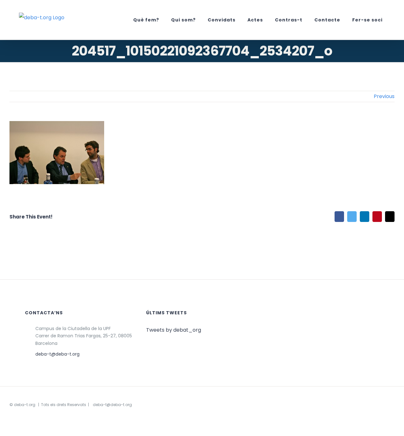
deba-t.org (24, 404)
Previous (384, 96)
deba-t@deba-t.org (57, 354)
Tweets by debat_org (173, 330)
